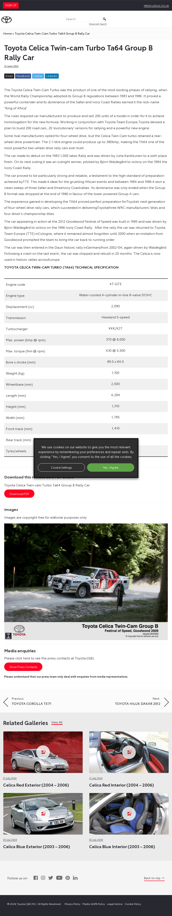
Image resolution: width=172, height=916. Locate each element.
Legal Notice (114, 904)
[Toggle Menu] (166, 19)
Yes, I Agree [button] (110, 467)
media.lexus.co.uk (156, 5)
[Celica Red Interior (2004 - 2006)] (129, 751)
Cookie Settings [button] (61, 467)
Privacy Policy (72, 904)
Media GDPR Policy (93, 904)
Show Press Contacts (23, 667)
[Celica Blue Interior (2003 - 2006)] (129, 812)
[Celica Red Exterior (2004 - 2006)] (43, 751)
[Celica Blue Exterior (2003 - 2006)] (43, 812)
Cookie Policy (133, 904)
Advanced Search (98, 23)
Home (7, 33)
